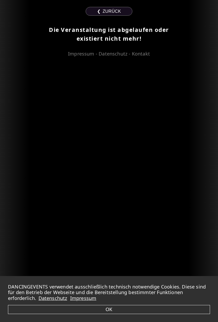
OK (109, 309)
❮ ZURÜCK (109, 11)
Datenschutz (53, 298)
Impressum (83, 298)
